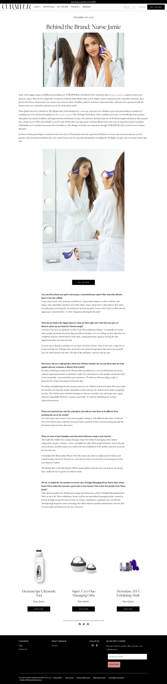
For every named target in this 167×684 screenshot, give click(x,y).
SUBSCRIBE (114, 665)
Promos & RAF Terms (83, 677)
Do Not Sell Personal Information (30, 680)
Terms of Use (69, 677)
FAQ (20, 645)
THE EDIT (75, 7)
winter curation (65, 115)
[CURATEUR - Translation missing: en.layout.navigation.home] (16, 7)
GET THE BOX (62, 7)
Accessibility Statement (116, 677)
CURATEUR (34, 677)
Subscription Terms (99, 677)
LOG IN (142, 7)
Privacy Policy (57, 677)
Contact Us (23, 649)
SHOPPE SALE (48, 7)
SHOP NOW (38, 609)
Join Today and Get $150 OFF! (83, 1)
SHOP (36, 7)
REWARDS (87, 7)
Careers (54, 645)
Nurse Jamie (116, 95)
